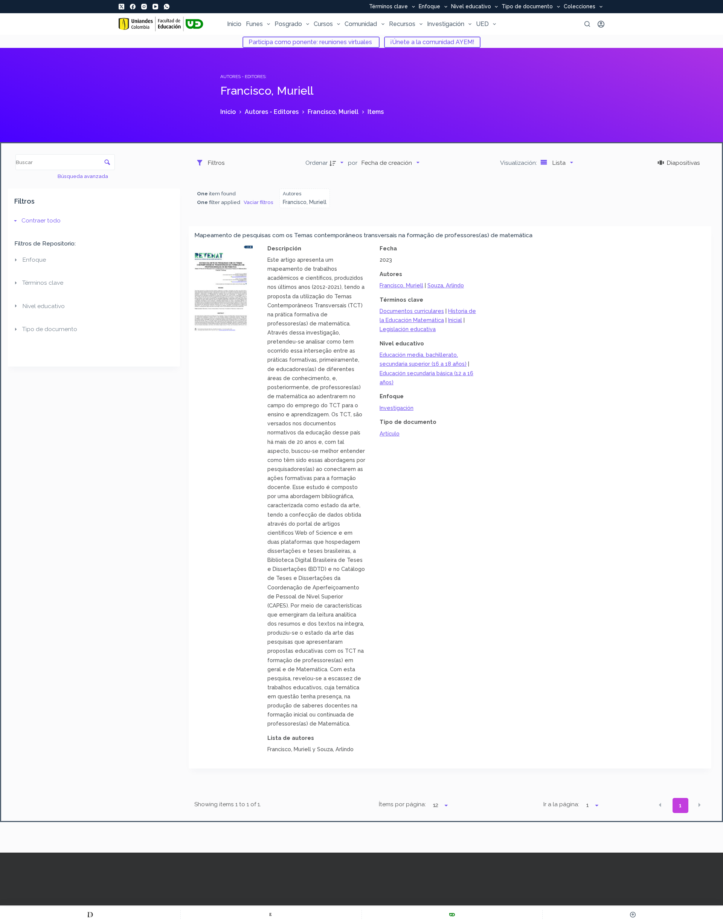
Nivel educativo (471, 6)
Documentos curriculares (412, 311)
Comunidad (361, 24)
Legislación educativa (408, 329)
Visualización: (519, 162)
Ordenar (316, 162)
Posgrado (288, 24)
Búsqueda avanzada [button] (83, 176)
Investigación (445, 24)
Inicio (234, 24)
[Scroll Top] (632, 914)
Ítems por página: (402, 804)
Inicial (455, 320)
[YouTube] (155, 6)
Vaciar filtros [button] (258, 202)
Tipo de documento (527, 6)
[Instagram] (144, 6)
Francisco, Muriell (401, 285)
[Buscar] (587, 24)
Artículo (390, 433)
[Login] (601, 24)
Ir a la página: (561, 804)
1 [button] (680, 805)
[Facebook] (133, 6)
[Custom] (90, 914)
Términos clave (388, 6)
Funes (254, 24)
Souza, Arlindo (445, 285)
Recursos (402, 24)
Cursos (323, 24)
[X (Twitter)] (121, 6)
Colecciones (579, 6)
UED (482, 24)
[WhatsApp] (166, 6)
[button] (660, 805)
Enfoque (429, 6)
